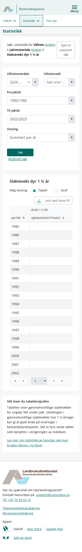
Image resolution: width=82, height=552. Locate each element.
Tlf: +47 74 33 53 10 (17, 500)
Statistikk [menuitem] (29, 21)
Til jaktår (13, 110)
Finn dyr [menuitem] (51, 21)
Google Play (54, 529)
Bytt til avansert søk (65, 50)
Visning (12, 129)
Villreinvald (52, 74)
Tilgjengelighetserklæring (21, 508)
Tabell (42, 190)
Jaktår (16, 218)
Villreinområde (18, 74)
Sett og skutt (23, 538)
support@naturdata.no (53, 495)
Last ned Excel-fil (57, 200)
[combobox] (16, 82)
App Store (34, 529)
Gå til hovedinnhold (17, 5)
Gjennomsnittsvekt (45, 218)
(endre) (50, 45)
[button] (29, 82)
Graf (64, 190)
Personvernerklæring (18, 513)
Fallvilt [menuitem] (7, 21)
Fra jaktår (14, 92)
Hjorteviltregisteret (31, 9)
